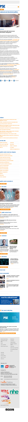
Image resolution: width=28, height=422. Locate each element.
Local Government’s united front (6, 123)
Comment (17, 80)
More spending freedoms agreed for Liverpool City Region (9, 136)
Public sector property (4, 170)
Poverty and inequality (4, 168)
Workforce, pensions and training (6, 155)
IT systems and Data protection (6, 163)
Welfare (1, 173)
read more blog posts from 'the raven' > (8, 333)
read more (2, 217)
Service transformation (4, 165)
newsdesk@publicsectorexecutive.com (11, 379)
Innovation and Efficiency (4, 162)
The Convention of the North (5, 129)
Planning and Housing (4, 167)
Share (11, 80)
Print (2, 80)
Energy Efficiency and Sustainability (6, 160)
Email (7, 80)
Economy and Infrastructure (5, 154)
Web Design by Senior (5, 405)
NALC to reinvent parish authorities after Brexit (9, 137)
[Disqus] (10, 99)
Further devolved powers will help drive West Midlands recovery (8, 120)
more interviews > (4, 267)
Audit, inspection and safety (5, 157)
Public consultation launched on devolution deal (9, 122)
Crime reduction (3, 176)
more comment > (4, 253)
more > (12, 207)
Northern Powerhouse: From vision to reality (8, 133)
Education (2, 175)
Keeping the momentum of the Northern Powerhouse (9, 127)
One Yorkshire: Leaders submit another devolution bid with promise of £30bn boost (9, 132)
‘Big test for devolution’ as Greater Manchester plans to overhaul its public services (9, 126)
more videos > (3, 183)
